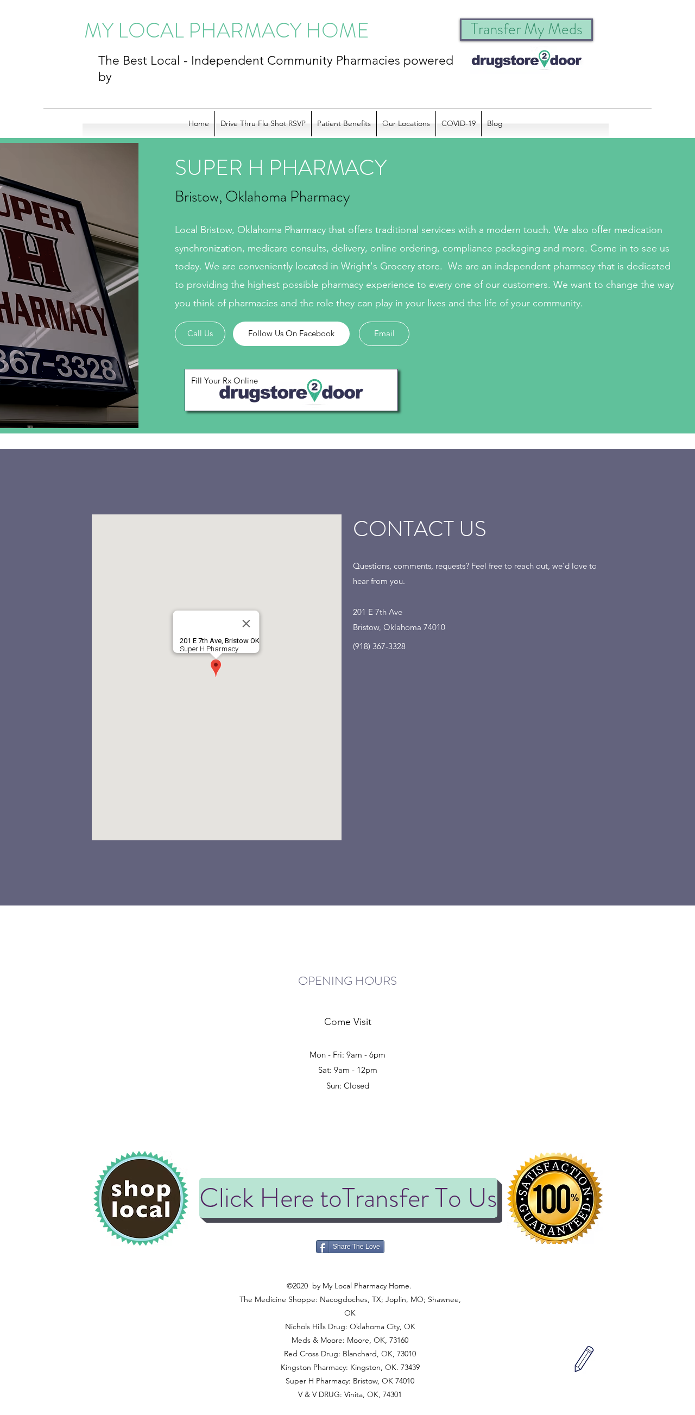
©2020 (348, 1272)
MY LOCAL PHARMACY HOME (226, 30)
